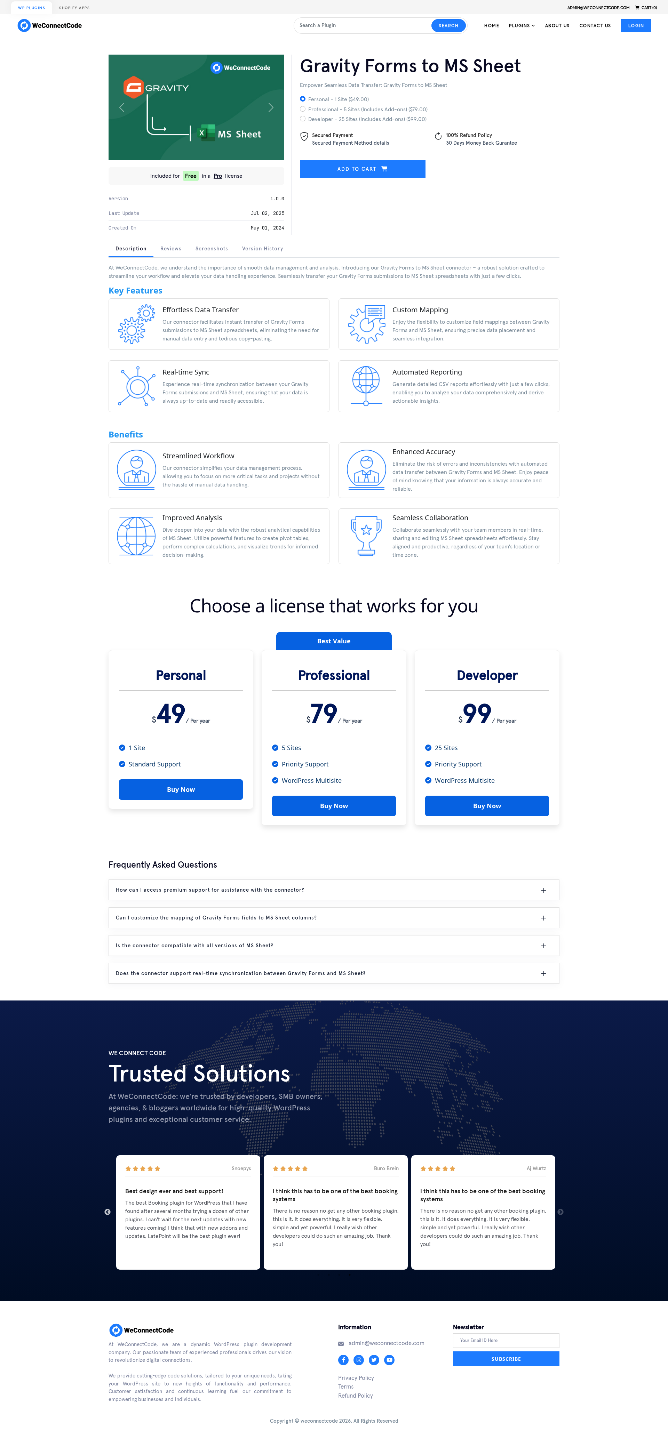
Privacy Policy (356, 1378)
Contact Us (595, 25)
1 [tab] (318, 1274)
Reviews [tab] (171, 248)
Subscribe (506, 1359)
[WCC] (51, 25)
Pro (218, 176)
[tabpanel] (334, 418)
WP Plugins (31, 8)
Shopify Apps (74, 8)
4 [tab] (349, 1274)
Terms (345, 1386)
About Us (557, 25)
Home (491, 25)
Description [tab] (131, 248)
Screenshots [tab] (212, 248)
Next (560, 1212)
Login (636, 25)
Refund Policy (355, 1395)
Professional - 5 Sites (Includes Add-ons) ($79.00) (368, 109)
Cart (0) (649, 7)
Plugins (520, 25)
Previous (107, 1212)
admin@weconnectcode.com (598, 7)
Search (449, 25)
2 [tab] (328, 1274)
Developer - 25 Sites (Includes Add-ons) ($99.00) (367, 118)
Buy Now (181, 789)
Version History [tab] (262, 248)
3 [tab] (339, 1274)
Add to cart (358, 169)
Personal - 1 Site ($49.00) (338, 99)
